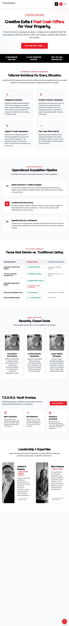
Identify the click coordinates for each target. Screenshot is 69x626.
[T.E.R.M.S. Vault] (56, 4)
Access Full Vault (57, 403)
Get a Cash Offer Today (33, 46)
